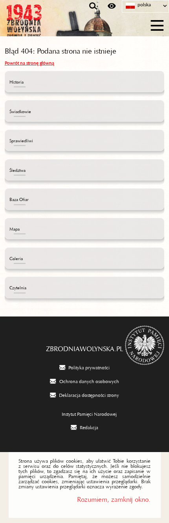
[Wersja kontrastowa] (112, 6)
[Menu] (157, 24)
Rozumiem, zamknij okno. (113, 497)
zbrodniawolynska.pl (84, 346)
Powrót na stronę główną (29, 61)
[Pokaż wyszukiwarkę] (93, 6)
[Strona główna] (43, 24)
